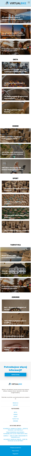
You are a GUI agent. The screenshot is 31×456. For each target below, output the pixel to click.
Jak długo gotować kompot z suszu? (14, 84)
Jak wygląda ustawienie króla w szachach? (15, 189)
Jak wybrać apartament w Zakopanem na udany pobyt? (12, 18)
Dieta (15, 59)
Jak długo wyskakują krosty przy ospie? (16, 348)
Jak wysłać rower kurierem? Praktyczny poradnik (12, 138)
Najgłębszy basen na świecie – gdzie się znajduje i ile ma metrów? (15, 440)
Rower (15, 126)
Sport (15, 178)
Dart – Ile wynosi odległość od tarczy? (15, 308)
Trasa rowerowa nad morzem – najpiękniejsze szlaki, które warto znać (15, 432)
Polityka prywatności (15, 447)
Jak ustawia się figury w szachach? (16, 230)
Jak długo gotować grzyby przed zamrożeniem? (16, 97)
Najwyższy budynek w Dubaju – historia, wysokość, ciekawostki (13, 34)
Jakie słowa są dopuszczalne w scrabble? (15, 203)
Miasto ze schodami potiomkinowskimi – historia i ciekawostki (12, 256)
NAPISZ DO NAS (15, 374)
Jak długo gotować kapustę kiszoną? (14, 111)
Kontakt (15, 405)
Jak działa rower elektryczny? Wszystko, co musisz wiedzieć (13, 153)
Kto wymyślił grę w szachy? (14, 336)
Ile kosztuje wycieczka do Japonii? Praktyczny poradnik (14, 50)
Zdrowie (15, 297)
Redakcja (15, 403)
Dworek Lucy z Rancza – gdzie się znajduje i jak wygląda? (14, 272)
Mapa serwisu (15, 451)
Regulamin (15, 454)
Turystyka (15, 245)
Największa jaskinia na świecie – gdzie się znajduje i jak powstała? (15, 429)
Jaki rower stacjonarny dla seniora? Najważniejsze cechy (13, 169)
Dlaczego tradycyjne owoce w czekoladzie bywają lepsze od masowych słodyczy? (15, 71)
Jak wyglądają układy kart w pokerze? (14, 216)
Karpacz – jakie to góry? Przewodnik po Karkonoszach (15, 436)
